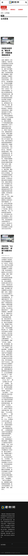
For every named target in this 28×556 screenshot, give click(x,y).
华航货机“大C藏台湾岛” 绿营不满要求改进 (7, 249)
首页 (2, 13)
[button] (12, 544)
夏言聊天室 (4, 9)
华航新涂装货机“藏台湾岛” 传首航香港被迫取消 (6, 51)
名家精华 (20, 9)
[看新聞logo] (14, 3)
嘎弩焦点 (12, 9)
